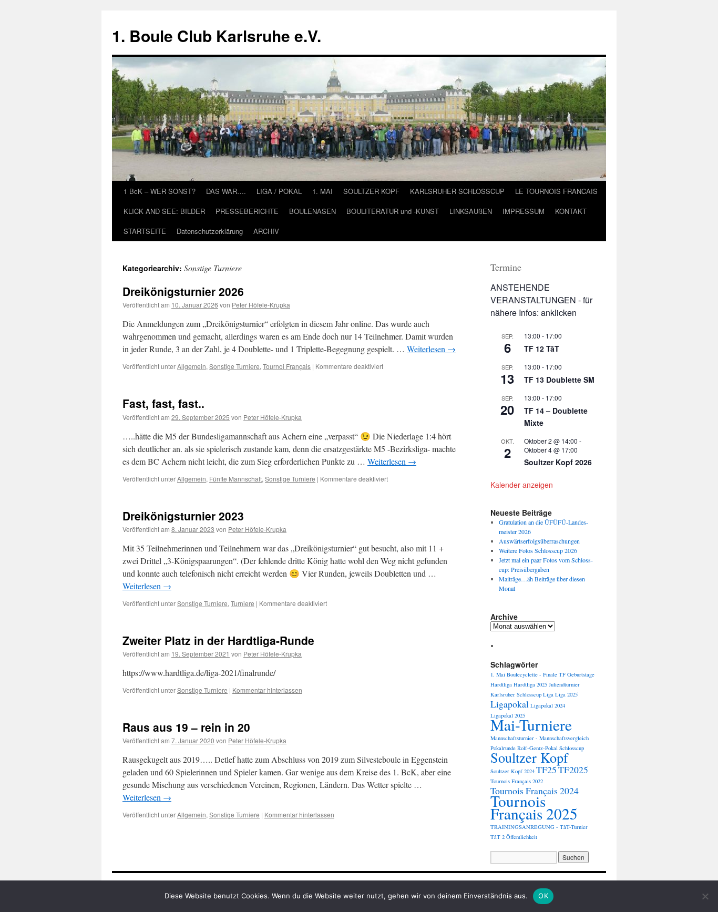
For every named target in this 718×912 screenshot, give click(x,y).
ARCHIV (266, 231)
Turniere (242, 603)
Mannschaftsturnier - (514, 738)
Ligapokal (509, 704)
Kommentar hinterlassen (267, 689)
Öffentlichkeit (521, 837)
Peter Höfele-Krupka (261, 304)
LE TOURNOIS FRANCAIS (556, 191)
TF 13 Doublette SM (559, 379)
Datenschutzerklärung (210, 231)
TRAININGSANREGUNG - (524, 827)
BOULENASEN (312, 211)
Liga (548, 694)
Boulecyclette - (524, 674)
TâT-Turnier (574, 827)
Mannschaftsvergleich (564, 738)
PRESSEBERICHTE (247, 211)
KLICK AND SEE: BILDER (164, 211)
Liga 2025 (566, 694)
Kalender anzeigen (521, 484)
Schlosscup (571, 748)
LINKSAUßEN (470, 211)
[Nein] (705, 896)
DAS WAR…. (226, 191)
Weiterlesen (431, 348)
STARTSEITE (145, 231)
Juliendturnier (564, 684)
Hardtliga (501, 684)
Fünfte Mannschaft (235, 478)
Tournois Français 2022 (516, 781)
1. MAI (322, 191)
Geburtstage (580, 674)
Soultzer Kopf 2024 (512, 771)
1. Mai (497, 674)
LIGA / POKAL (279, 191)
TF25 (546, 769)
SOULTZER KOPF (371, 191)
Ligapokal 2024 (547, 705)
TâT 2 (497, 837)
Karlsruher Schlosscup (515, 694)
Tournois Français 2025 (534, 807)
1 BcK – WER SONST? (160, 191)
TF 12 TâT (541, 348)
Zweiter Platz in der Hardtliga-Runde (218, 640)
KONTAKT (571, 211)
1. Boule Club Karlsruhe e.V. (216, 35)
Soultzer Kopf (529, 757)
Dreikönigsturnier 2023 (183, 516)
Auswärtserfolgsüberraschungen (539, 541)
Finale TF (554, 674)
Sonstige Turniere (234, 366)
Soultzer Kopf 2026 (558, 462)
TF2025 (573, 769)
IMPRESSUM (523, 211)
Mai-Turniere (531, 724)
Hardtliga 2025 (530, 684)
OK (543, 895)
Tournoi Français (287, 366)
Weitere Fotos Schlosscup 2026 (538, 550)
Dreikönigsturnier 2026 (183, 291)
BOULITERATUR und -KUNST (392, 211)
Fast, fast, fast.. (163, 403)
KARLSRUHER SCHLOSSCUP (457, 191)
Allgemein (191, 366)
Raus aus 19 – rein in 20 (186, 727)
